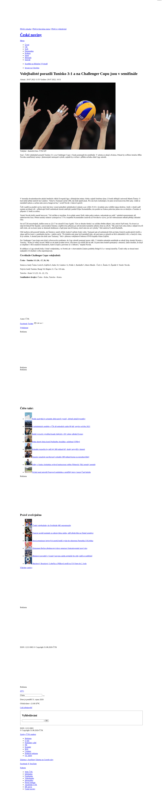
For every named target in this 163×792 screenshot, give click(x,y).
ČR (26, 47)
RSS (26, 749)
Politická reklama (31, 753)
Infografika (29, 780)
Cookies (28, 751)
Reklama (28, 738)
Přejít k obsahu (25, 29)
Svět (26, 49)
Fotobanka (29, 776)
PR (26, 745)
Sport (27, 55)
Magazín (28, 58)
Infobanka (28, 774)
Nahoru (23, 768)
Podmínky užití (30, 743)
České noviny (30, 789)
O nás (27, 741)
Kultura (28, 53)
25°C (22, 691)
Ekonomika (29, 51)
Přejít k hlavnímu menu (41, 29)
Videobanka (29, 778)
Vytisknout (24, 328)
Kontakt (28, 747)
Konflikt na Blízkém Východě (36, 64)
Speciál (27, 60)
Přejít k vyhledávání (58, 29)
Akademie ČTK (31, 785)
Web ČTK (29, 772)
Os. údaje (28, 756)
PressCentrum (30, 783)
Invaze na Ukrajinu (32, 68)
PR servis (28, 787)
